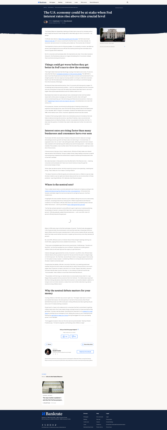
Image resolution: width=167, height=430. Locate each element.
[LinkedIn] (50, 425)
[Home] (42, 2)
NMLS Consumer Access (62, 417)
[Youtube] (53, 425)
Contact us (98, 424)
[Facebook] (42, 425)
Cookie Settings (109, 422)
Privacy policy (109, 419)
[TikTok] (55, 425)
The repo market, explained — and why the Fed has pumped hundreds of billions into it (52, 400)
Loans (85, 424)
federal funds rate (50, 41)
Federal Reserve (51, 7)
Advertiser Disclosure (119, 7)
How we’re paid (99, 416)
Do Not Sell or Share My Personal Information (115, 424)
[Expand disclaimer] (124, 46)
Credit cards (86, 422)
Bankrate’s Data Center (88, 427)
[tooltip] (78, 330)
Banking (45, 7)
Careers (98, 422)
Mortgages (86, 416)
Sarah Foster (56, 21)
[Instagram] (48, 425)
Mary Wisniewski (68, 21)
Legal (107, 416)
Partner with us (99, 427)
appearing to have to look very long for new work (61, 101)
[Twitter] (45, 425)
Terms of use (109, 427)
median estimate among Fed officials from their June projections (62, 191)
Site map (98, 419)
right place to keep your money (59, 315)
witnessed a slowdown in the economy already (69, 74)
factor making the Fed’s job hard (76, 204)
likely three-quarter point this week (68, 39)
